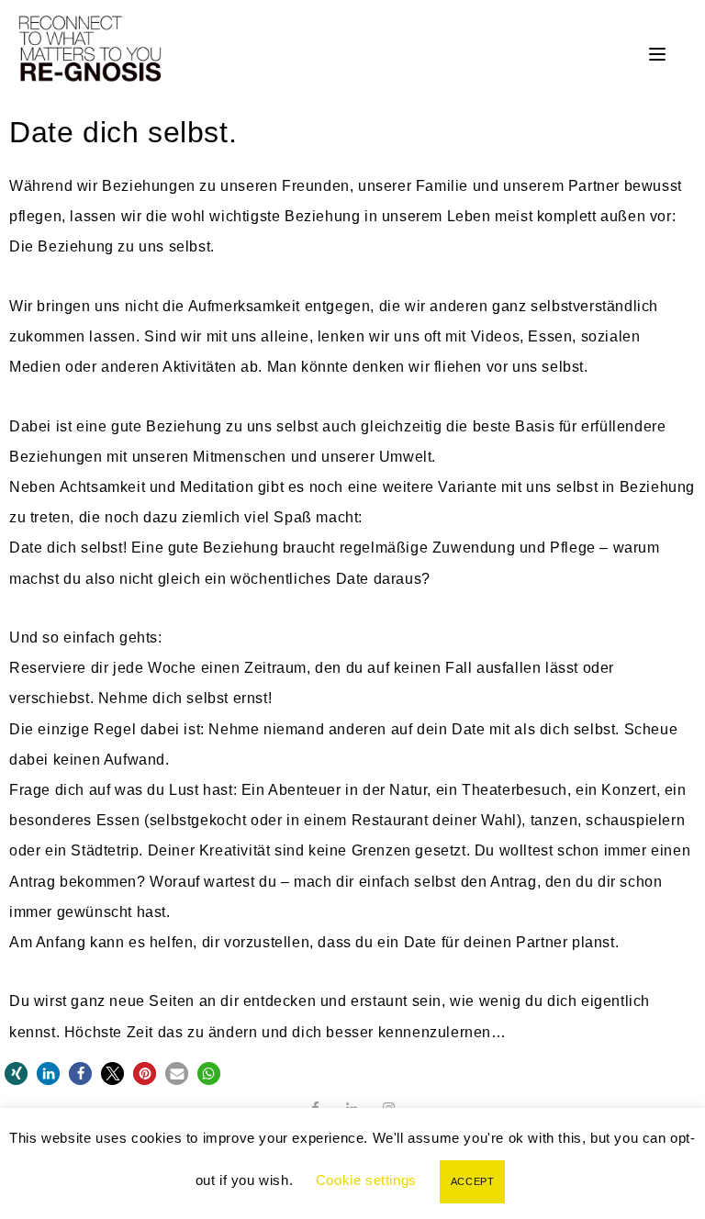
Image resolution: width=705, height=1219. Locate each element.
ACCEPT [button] (473, 1181)
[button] (16, 1073)
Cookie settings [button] (366, 1180)
